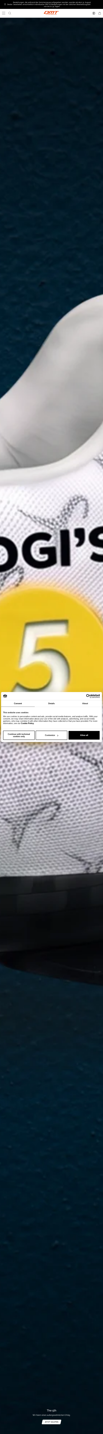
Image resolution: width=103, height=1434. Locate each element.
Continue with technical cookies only (19, 735)
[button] (3, 13)
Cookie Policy (27, 723)
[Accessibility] (93, 13)
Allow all (84, 735)
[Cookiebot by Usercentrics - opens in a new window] (88, 696)
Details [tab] (51, 703)
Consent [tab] (18, 703)
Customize (50, 735)
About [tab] (85, 703)
